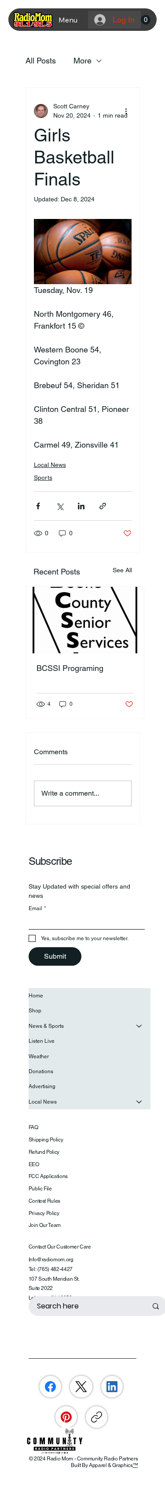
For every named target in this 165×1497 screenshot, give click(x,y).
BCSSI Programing (70, 668)
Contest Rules (44, 1201)
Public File (40, 1189)
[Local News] (139, 1101)
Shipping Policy (46, 1140)
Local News (50, 464)
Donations (41, 1071)
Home (36, 996)
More (82, 60)
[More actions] (126, 111)
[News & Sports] (139, 1026)
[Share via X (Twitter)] (59, 506)
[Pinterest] (66, 1417)
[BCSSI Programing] (85, 620)
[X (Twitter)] (81, 1386)
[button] (145, 20)
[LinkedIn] (112, 1386)
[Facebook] (50, 1386)
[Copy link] (96, 1417)
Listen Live (42, 1041)
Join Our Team (45, 1225)
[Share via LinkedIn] (81, 506)
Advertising (42, 1086)
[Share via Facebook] (38, 506)
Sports (43, 477)
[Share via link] (103, 506)
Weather (39, 1056)
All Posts (41, 60)
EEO (34, 1164)
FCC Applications (48, 1176)
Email (37, 908)
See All (122, 570)
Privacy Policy (44, 1213)
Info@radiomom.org (51, 1259)
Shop (35, 1011)
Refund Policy (44, 1152)
